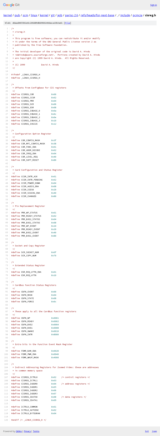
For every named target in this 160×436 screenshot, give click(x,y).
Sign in (153, 4)
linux (34, 15)
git (53, 15)
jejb (59, 15)
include (125, 15)
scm (25, 15)
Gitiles (19, 431)
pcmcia (137, 15)
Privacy (27, 431)
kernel (7, 15)
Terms (36, 431)
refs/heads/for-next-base (97, 15)
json (154, 431)
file (67, 23)
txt (147, 431)
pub (17, 15)
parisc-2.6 (71, 15)
